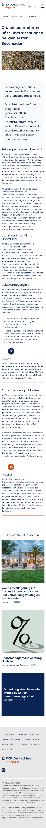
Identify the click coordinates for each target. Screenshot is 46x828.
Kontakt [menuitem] (36, 739)
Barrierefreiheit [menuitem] (8, 744)
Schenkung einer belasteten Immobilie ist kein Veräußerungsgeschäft (23, 692)
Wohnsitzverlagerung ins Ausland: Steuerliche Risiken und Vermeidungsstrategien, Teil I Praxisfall (21, 593)
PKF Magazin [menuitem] (16, 739)
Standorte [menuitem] (34, 734)
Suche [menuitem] (36, 6)
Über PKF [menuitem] (23, 734)
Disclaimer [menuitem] (35, 744)
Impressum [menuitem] (22, 744)
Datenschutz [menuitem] (7, 749)
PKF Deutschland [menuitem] (9, 734)
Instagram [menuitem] (3, 770)
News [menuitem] (27, 739)
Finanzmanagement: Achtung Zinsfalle (22, 659)
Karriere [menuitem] (5, 739)
